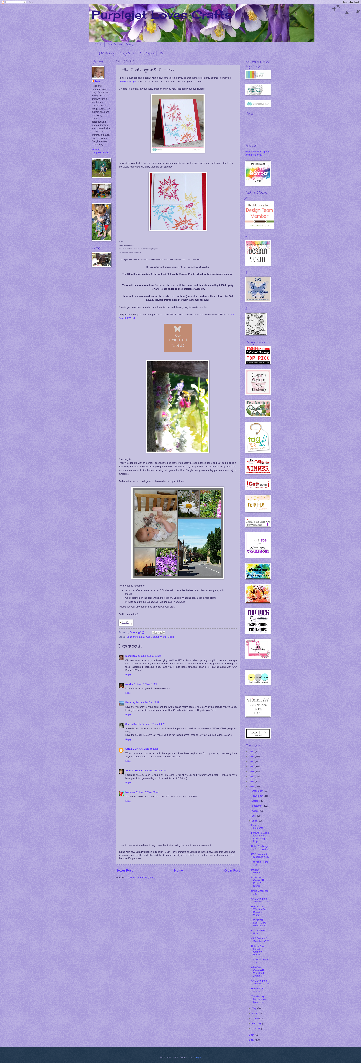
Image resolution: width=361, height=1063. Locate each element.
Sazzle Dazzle (133, 724)
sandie (129, 684)
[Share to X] (158, 632)
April (254, 1013)
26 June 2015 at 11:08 (149, 656)
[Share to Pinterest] (163, 632)
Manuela (130, 792)
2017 (252, 776)
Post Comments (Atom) (142, 877)
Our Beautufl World (156, 637)
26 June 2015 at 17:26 (145, 684)
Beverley (130, 702)
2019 (252, 766)
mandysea (131, 656)
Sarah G (129, 749)
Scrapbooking (147, 54)
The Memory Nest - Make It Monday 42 (259, 923)
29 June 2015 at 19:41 (147, 792)
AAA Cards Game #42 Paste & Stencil (257, 881)
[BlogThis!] (155, 632)
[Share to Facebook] (161, 632)
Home (98, 44)
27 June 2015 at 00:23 (153, 724)
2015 (252, 786)
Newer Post (124, 870)
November (258, 795)
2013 (252, 1040)
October (256, 801)
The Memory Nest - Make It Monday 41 (259, 999)
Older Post (232, 870)
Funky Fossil (127, 54)
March (255, 1018)
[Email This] (153, 632)
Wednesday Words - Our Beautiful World (258, 910)
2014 (252, 1035)
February (257, 1023)
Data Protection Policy (120, 44)
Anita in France (133, 770)
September (258, 805)
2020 (252, 761)
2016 (252, 781)
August (256, 811)
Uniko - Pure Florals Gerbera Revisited (257, 950)
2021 (252, 756)
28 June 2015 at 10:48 (155, 770)
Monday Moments (257, 826)
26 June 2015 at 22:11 (147, 702)
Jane (97, 81)
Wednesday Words (257, 990)
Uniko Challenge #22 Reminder (259, 847)
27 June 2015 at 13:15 (147, 749)
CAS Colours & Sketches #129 (260, 900)
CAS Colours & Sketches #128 (260, 940)
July (254, 815)
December (258, 791)
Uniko (162, 54)
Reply (128, 674)
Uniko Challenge (128, 81)
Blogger (197, 1057)
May (254, 1008)
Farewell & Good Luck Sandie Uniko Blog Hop (260, 837)
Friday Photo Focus (258, 932)
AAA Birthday (106, 54)
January (256, 1028)
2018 (252, 771)
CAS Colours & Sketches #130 (260, 855)
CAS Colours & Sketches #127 (260, 982)
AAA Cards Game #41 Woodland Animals (257, 971)
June (255, 821)
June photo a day (136, 637)
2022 (252, 751)
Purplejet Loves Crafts (162, 14)
